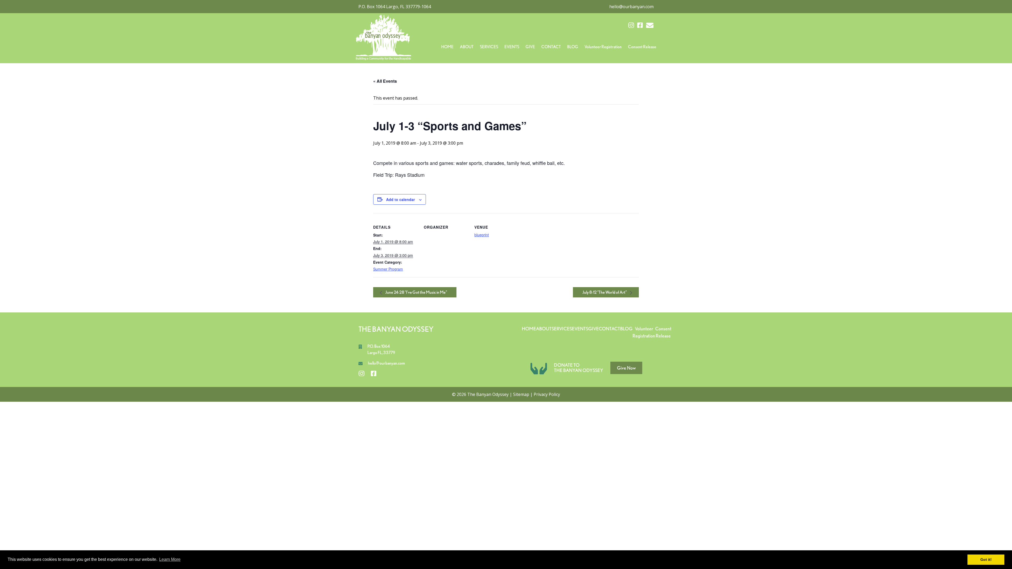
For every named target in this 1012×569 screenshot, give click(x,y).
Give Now (626, 368)
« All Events (385, 81)
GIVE (530, 46)
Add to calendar (400, 199)
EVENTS (511, 46)
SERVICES (489, 46)
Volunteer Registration (603, 46)
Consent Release (642, 46)
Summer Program (388, 269)
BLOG (572, 46)
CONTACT (551, 46)
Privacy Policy (547, 394)
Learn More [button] (170, 559)
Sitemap (521, 394)
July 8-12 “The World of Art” (604, 292)
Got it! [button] (986, 559)
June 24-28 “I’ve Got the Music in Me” (416, 292)
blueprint (481, 234)
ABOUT (467, 46)
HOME (447, 46)
